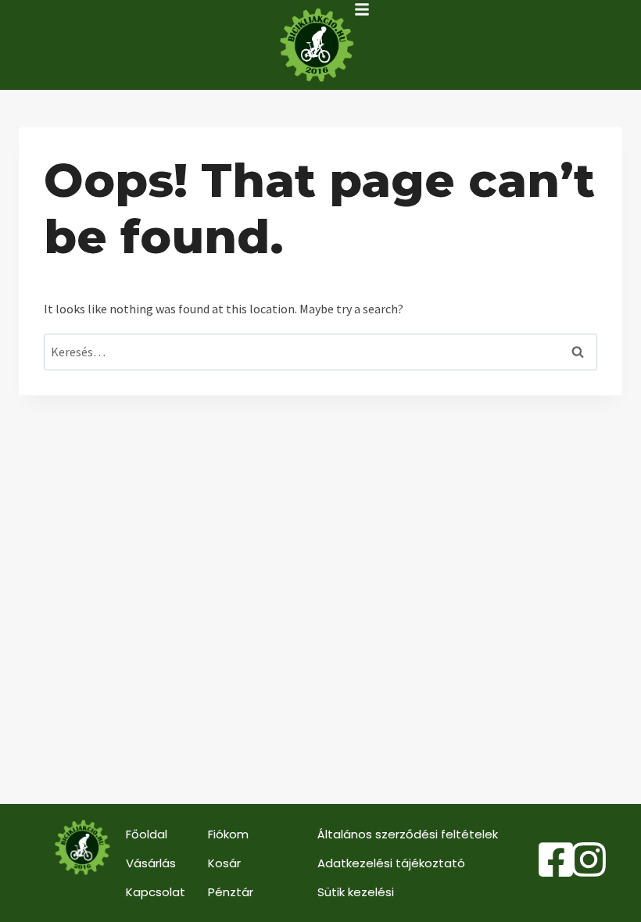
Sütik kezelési (355, 892)
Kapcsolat (155, 892)
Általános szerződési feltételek (407, 834)
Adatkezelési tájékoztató (391, 863)
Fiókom (228, 834)
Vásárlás (151, 863)
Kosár (224, 863)
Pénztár (230, 892)
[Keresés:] (320, 351)
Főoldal (146, 834)
